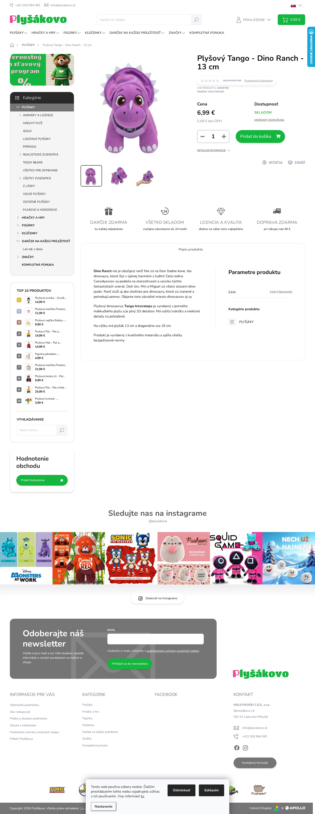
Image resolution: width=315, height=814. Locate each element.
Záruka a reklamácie (23, 725)
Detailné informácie (211, 150)
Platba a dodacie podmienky (28, 718)
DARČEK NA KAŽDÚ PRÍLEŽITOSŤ (46, 241)
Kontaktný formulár (255, 763)
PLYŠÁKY (28, 107)
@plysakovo (157, 521)
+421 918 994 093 (254, 736)
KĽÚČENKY (30, 233)
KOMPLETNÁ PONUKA (38, 265)
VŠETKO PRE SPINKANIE (40, 170)
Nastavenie (103, 806)
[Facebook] (237, 747)
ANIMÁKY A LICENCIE (38, 115)
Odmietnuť (181, 790)
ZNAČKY (28, 257)
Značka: (210, 91)
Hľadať (196, 20)
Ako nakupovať (20, 712)
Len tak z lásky (33, 249)
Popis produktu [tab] (191, 249)
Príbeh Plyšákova (21, 739)
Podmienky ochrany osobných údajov (34, 732)
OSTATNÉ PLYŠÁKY (36, 202)
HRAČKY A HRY (33, 218)
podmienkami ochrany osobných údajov (173, 651)
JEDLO (27, 131)
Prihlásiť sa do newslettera (130, 664)
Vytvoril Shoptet (260, 808)
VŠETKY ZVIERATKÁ (37, 178)
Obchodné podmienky (24, 705)
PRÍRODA (29, 147)
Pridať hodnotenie (33, 480)
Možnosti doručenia (269, 120)
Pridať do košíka (255, 136)
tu (142, 796)
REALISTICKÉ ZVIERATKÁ (40, 155)
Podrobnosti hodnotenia (258, 80)
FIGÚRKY (28, 225)
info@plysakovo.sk (254, 728)
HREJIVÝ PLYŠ (32, 123)
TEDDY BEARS (33, 162)
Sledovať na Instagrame (161, 598)
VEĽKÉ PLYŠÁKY (34, 194)
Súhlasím (211, 790)
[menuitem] (19, 33)
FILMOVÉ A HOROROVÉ (40, 210)
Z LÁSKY (29, 186)
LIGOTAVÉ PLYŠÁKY (37, 139)
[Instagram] (245, 747)
